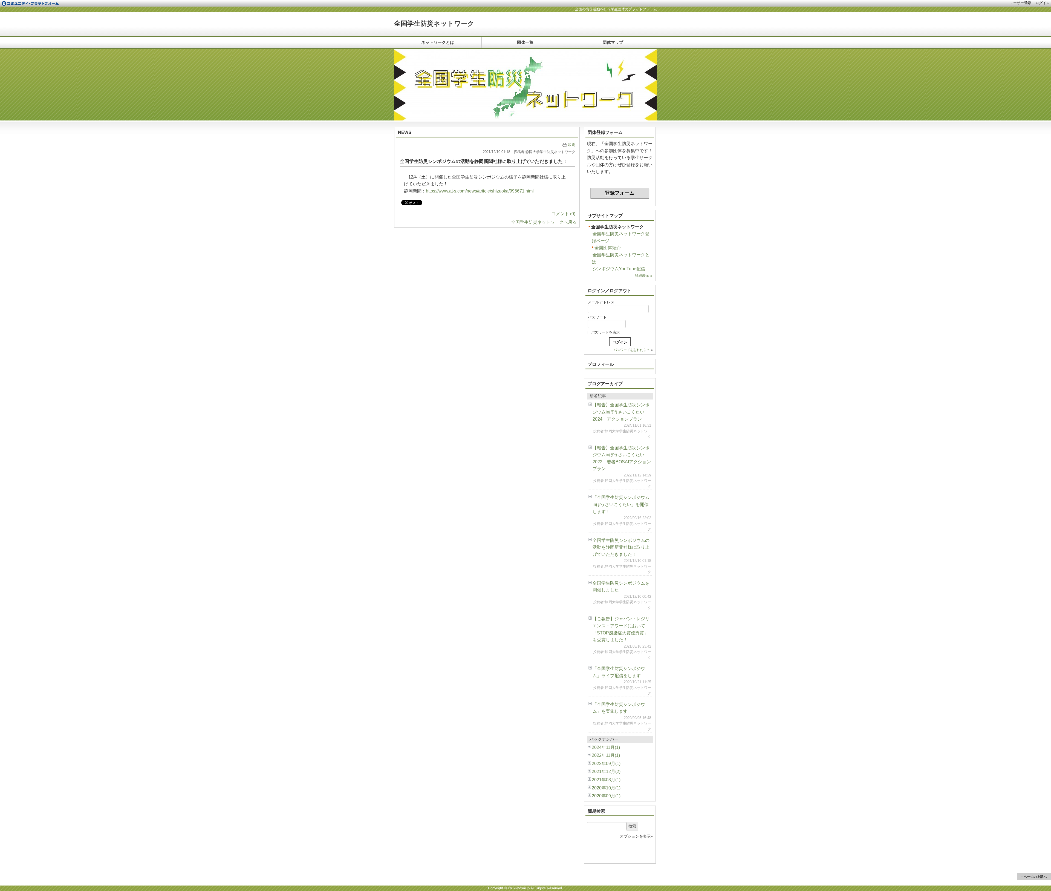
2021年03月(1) (606, 779)
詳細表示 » (643, 276)
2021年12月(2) (606, 771)
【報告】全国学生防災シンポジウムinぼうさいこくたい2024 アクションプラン (621, 412)
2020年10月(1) (606, 788)
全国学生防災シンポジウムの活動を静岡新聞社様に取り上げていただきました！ (621, 547)
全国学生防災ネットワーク (434, 23)
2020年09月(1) (606, 796)
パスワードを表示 (605, 332)
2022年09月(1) (606, 763)
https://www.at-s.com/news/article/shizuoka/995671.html (480, 191)
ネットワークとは (437, 42)
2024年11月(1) (606, 747)
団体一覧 (525, 42)
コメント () (563, 213)
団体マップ (613, 42)
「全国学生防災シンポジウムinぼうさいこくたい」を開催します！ (621, 504)
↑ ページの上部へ (1034, 877)
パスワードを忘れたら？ (632, 350)
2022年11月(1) (606, 755)
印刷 (571, 144)
